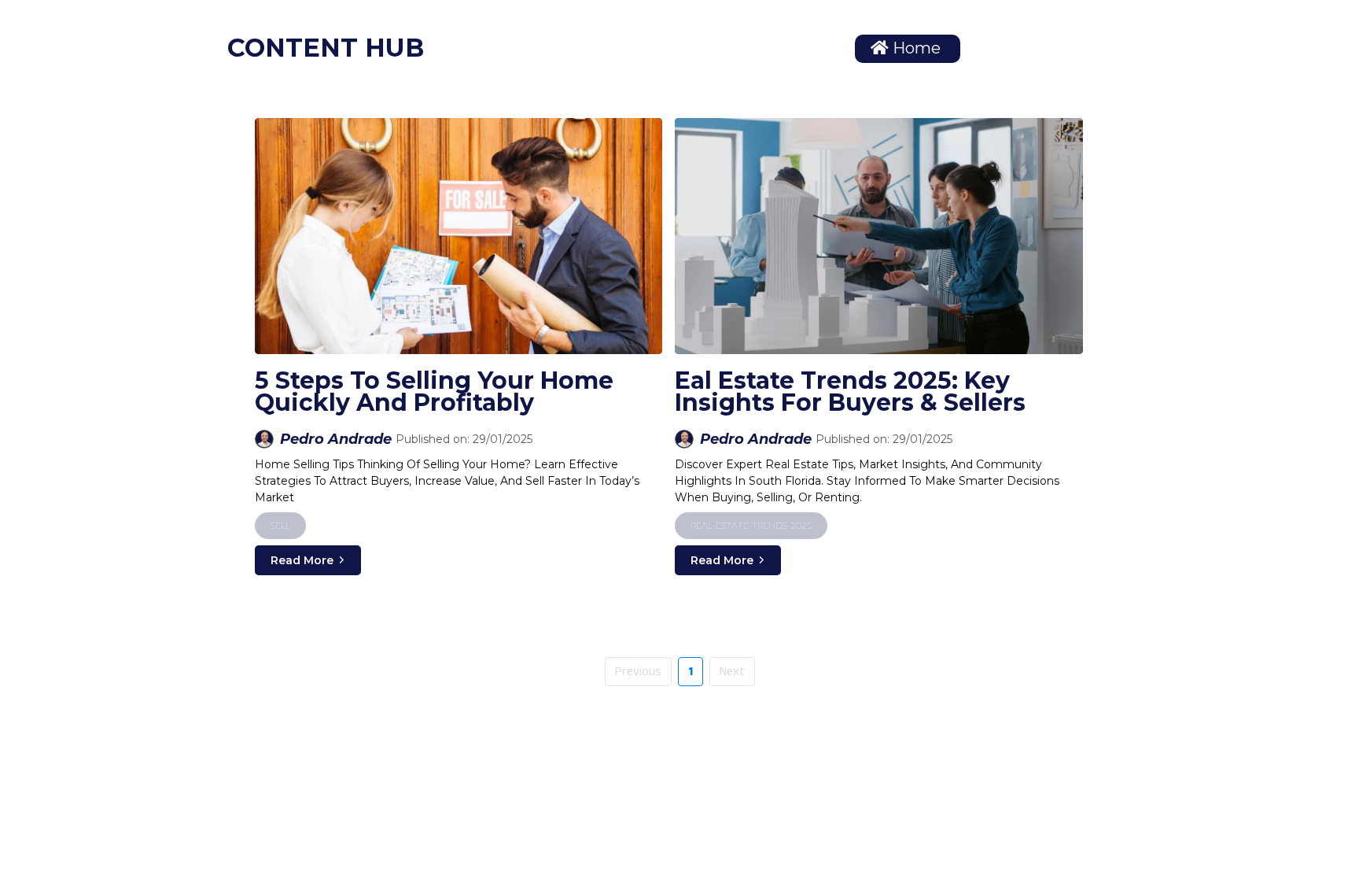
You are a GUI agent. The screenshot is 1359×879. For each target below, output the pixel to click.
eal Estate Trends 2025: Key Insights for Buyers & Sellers (850, 391)
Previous (638, 672)
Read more (302, 560)
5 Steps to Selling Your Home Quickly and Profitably (434, 391)
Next (732, 672)
